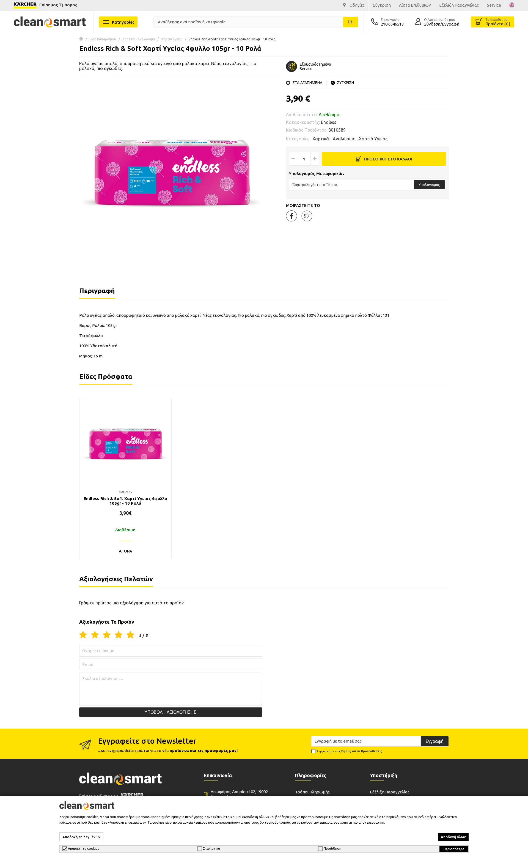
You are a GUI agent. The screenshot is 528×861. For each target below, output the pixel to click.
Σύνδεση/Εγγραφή (441, 24)
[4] (118, 635)
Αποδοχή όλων (453, 837)
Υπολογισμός (429, 185)
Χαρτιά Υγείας (171, 39)
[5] (130, 635)
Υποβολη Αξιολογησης (170, 712)
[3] (107, 635)
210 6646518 (392, 24)
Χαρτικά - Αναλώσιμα (138, 39)
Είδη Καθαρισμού (102, 39)
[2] (95, 635)
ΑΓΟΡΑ (125, 551)
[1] (83, 635)
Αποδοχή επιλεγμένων (81, 837)
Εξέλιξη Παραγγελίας (389, 792)
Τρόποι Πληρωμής (312, 792)
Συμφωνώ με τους (350, 751)
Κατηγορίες (123, 22)
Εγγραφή (435, 741)
